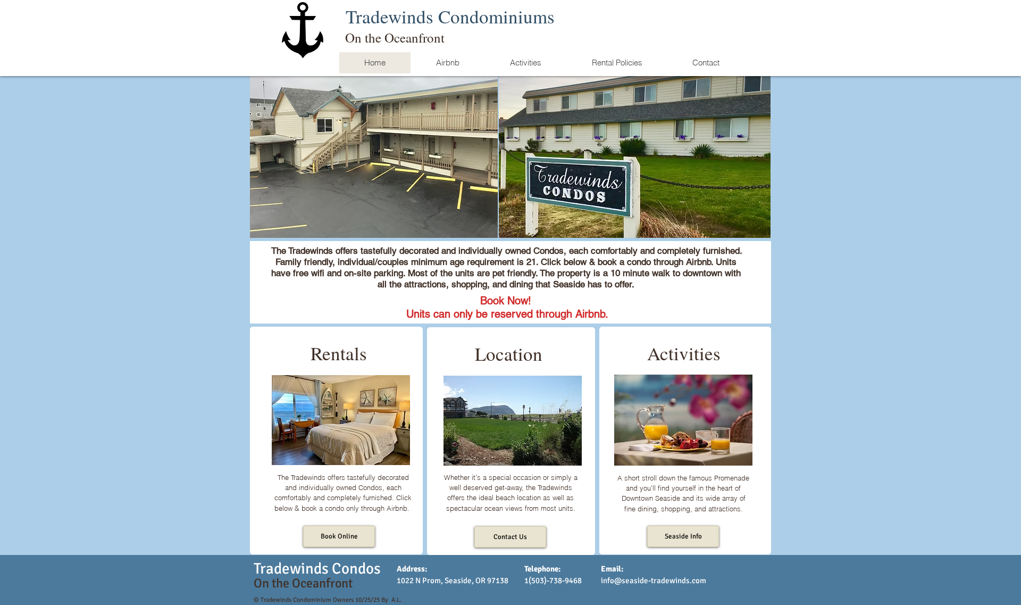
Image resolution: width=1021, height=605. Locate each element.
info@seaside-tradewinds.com (653, 580)
